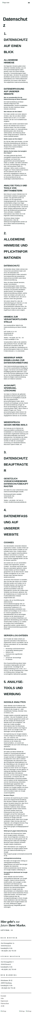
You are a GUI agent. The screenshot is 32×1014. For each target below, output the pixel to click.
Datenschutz (5, 1003)
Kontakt (3, 996)
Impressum (4, 1001)
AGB (2, 1006)
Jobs (2, 998)
